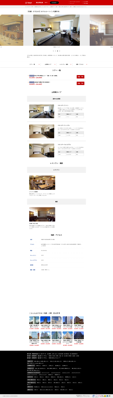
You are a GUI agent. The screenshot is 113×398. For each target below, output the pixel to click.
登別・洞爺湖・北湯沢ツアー (52, 368)
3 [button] (57, 51)
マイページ (72, 3)
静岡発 (70, 355)
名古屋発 (66, 355)
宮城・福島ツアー (57, 382)
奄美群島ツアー (68, 376)
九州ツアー (30, 376)
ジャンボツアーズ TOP (29, 6)
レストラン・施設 (64, 64)
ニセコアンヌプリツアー (76, 372)
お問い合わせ (55, 353)
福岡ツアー (36, 376)
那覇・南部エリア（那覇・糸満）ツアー (41, 361)
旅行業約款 (66, 353)
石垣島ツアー (38, 365)
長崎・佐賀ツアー (60, 376)
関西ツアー (30, 389)
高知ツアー (39, 379)
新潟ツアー (69, 382)
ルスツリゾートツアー (45, 372)
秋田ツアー (44, 382)
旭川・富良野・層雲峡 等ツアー (64, 368)
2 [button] (55, 51)
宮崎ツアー (47, 376)
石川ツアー (75, 382)
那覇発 (50, 355)
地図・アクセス (79, 64)
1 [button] (53, 51)
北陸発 (73, 355)
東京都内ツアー (37, 386)
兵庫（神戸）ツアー (63, 389)
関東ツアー (30, 386)
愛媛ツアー (50, 379)
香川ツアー (61, 379)
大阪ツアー (36, 389)
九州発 (77, 355)
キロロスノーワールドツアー (32, 374)
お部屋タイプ (48, 64)
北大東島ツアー (65, 365)
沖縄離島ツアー (31, 365)
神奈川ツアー (57, 386)
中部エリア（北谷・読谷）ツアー (56, 361)
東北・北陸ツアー (31, 382)
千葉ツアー (63, 386)
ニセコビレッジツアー (66, 372)
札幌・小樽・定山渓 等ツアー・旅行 (65, 6)
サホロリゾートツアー (43, 374)
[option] (56, 31)
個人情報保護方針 (74, 353)
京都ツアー (57, 389)
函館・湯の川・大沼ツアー (76, 368)
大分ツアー (74, 376)
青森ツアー (39, 382)
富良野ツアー (50, 374)
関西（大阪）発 (59, 355)
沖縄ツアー (30, 361)
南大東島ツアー (58, 365)
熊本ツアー (42, 376)
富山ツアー (29, 384)
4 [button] (59, 51)
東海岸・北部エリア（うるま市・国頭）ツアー (35, 363)
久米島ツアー (51, 365)
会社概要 (49, 353)
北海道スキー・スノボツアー (34, 372)
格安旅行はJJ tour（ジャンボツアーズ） (42, 6)
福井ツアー (80, 382)
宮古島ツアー (44, 365)
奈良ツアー (71, 389)
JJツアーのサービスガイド (75, 1)
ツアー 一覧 (32, 64)
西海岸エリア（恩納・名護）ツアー (69, 361)
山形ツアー (64, 382)
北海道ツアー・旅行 (53, 6)
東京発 (53, 355)
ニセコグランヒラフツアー (55, 372)
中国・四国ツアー (31, 379)
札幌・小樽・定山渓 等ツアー (40, 368)
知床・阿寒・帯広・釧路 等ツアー (33, 370)
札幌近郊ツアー (57, 374)
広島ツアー (56, 379)
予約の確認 (86, 3)
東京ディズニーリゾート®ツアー (47, 386)
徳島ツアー (44, 379)
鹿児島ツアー (53, 376)
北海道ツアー (30, 368)
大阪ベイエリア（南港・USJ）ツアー (46, 389)
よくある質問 (85, 1)
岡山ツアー (67, 379)
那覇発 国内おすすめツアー (55, 357)
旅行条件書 (60, 353)
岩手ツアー (50, 382)
